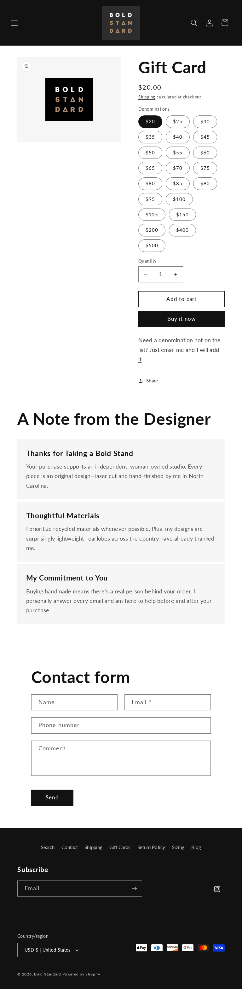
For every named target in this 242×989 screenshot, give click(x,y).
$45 (205, 137)
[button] (14, 22)
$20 (150, 121)
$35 (150, 137)
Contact (69, 847)
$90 (205, 183)
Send (52, 797)
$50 (150, 152)
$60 (205, 152)
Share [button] (152, 380)
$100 (179, 199)
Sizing (178, 847)
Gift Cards (119, 847)
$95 (150, 199)
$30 (205, 121)
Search (48, 847)
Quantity (147, 261)
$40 (177, 137)
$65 (150, 168)
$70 (177, 168)
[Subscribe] (134, 889)
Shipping (146, 96)
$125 (152, 214)
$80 (150, 183)
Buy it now (181, 319)
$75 (205, 168)
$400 (182, 230)
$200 (152, 230)
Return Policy (151, 847)
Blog (196, 847)
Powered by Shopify (81, 974)
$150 (182, 214)
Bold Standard (47, 974)
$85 (177, 183)
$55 (177, 152)
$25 (177, 121)
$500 (152, 245)
